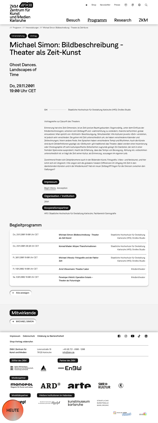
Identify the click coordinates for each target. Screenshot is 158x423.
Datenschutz (29, 336)
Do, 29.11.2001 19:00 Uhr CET (26, 234)
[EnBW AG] (69, 368)
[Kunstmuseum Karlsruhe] (79, 403)
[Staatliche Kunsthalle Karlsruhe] (102, 403)
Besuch (73, 19)
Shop (93, 5)
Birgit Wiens (50, 188)
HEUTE (12, 410)
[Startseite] (25, 12)
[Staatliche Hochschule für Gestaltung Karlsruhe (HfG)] (49, 403)
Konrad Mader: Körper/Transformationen (77, 246)
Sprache (139, 5)
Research (122, 19)
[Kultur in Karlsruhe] (121, 385)
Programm (97, 19)
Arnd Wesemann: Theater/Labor (74, 269)
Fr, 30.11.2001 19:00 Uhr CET (25, 257)
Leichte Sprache (126, 5)
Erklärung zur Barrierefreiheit (50, 336)
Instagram (126, 336)
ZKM (143, 19)
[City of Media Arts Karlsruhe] (143, 414)
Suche (146, 5)
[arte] (79, 385)
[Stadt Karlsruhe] (43, 368)
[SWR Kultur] (104, 385)
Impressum (15, 336)
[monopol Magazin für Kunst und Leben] (21, 385)
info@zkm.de (68, 352)
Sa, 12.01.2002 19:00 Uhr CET (26, 277)
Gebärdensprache (132, 5)
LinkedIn (146, 336)
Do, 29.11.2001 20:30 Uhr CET (26, 246)
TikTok (139, 336)
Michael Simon (25, 321)
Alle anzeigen (22, 293)
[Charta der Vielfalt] (122, 414)
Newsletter (105, 5)
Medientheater (138, 269)
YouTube (132, 336)
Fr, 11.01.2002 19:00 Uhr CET (25, 269)
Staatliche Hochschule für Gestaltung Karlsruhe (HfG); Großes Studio (99, 109)
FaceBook (119, 336)
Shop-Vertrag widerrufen (21, 341)
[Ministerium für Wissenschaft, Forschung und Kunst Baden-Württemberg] (21, 368)
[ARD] (50, 385)
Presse (117, 5)
